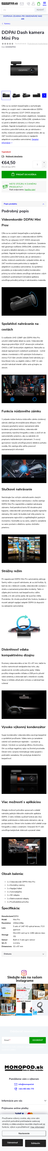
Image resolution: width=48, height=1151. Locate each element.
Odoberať (37, 1040)
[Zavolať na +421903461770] (28, 3)
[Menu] (44, 3)
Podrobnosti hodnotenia (37, 44)
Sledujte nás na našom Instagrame (24, 979)
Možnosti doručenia (14, 156)
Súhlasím (35, 1143)
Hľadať (40, 10)
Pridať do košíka (26, 174)
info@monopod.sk (26, 1084)
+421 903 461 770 (26, 1089)
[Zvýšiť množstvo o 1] (44, 162)
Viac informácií (37, 1127)
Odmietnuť (12, 1142)
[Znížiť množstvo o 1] (44, 166)
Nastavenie (24, 1133)
